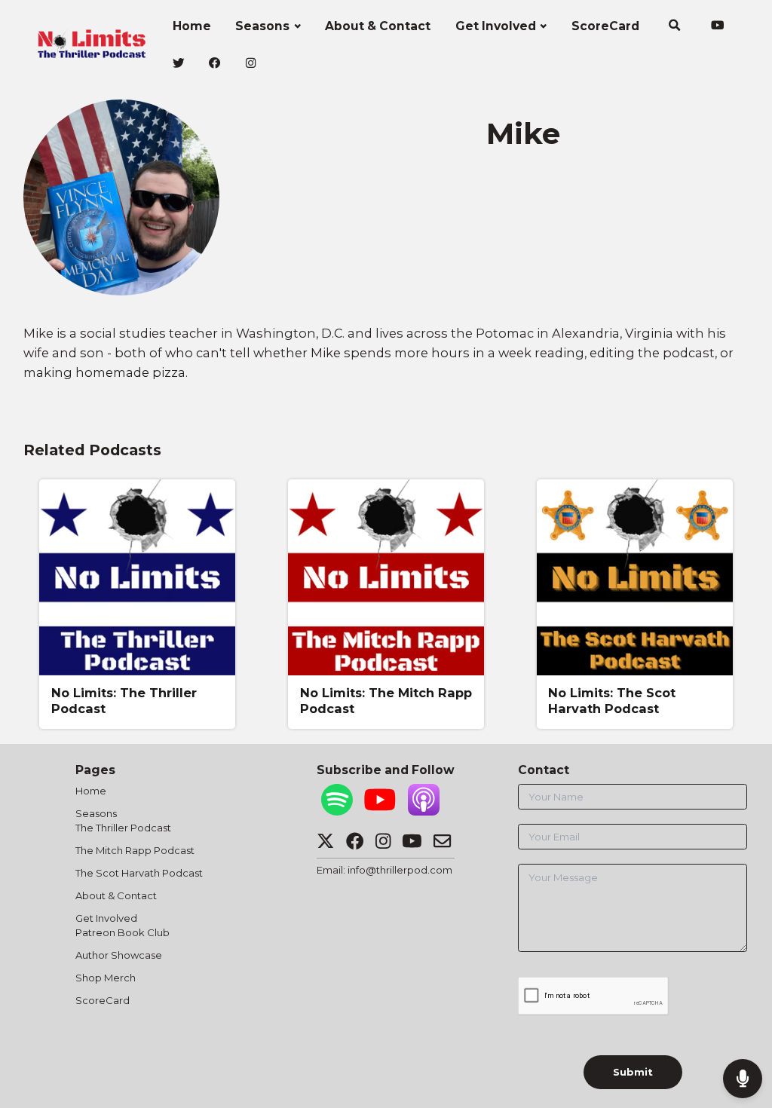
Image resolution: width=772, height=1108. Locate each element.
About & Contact (377, 26)
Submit (633, 1072)
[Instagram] (383, 845)
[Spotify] (337, 812)
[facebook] (215, 64)
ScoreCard (605, 26)
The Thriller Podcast (123, 828)
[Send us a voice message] (743, 1079)
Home (192, 26)
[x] (178, 64)
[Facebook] (354, 845)
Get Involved (495, 26)
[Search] (674, 27)
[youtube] (717, 27)
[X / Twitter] (325, 845)
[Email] (442, 845)
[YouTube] (380, 812)
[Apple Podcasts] (424, 812)
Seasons (262, 26)
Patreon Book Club (122, 932)
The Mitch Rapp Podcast (135, 850)
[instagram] (250, 64)
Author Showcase (118, 955)
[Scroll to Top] (742, 1030)
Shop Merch (105, 978)
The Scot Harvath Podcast (139, 873)
